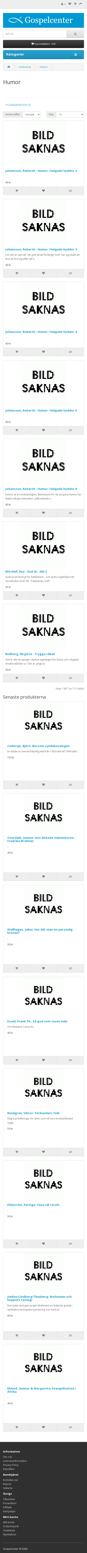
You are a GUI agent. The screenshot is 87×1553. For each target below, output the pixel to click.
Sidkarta (7, 1488)
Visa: (51, 114)
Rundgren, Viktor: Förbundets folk (33, 1113)
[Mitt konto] (63, 4)
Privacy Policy (10, 1465)
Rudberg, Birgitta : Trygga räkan (30, 654)
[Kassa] (80, 4)
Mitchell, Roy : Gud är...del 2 (26, 571)
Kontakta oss (10, 1480)
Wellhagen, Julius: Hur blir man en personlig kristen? (40, 931)
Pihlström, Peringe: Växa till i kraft (33, 1205)
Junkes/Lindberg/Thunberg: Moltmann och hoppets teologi (39, 1298)
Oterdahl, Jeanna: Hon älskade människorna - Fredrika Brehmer (41, 839)
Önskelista (9, 1530)
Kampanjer (9, 1511)
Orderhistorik (11, 1526)
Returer (7, 1484)
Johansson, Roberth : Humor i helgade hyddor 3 (41, 249)
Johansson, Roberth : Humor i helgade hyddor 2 (41, 171)
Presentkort (9, 1503)
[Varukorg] (75, 4)
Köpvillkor (9, 1469)
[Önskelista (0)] (69, 4)
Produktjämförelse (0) (18, 105)
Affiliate (7, 1507)
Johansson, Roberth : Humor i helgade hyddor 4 (41, 332)
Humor (44, 67)
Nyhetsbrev (9, 1534)
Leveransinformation (15, 1461)
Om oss (7, 1457)
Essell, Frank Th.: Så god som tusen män (37, 1021)
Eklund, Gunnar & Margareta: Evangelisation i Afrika (41, 1390)
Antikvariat (25, 67)
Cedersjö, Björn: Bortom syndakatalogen (38, 746)
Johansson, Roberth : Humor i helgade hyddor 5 (41, 410)
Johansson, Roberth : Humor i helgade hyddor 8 (41, 489)
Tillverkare (9, 1499)
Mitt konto (9, 1522)
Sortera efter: (12, 114)
